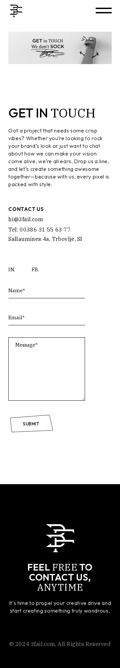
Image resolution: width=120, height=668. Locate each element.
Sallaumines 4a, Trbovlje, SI (45, 239)
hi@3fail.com (25, 219)
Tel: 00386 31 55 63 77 (39, 229)
